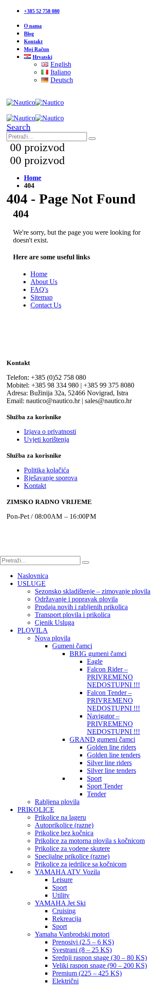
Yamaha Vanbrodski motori (72, 934)
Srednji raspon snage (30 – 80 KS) (99, 957)
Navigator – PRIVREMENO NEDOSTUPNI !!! (113, 723)
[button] (18, 127)
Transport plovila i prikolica (72, 614)
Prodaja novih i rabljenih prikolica (81, 607)
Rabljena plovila (57, 801)
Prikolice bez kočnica (64, 833)
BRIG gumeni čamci (98, 653)
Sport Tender (105, 786)
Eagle (95, 661)
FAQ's (39, 289)
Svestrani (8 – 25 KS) (82, 949)
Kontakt (33, 42)
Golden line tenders (113, 755)
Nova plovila (52, 638)
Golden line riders (111, 747)
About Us (43, 281)
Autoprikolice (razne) (64, 825)
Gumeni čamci (72, 645)
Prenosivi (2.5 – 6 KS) (83, 942)
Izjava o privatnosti (50, 431)
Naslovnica (32, 575)
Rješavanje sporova (50, 477)
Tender (96, 794)
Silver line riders (109, 762)
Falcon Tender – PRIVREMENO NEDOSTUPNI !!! (113, 700)
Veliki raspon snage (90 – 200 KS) (99, 965)
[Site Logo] (35, 102)
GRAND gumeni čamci (102, 739)
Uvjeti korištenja (46, 439)
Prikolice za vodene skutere (72, 848)
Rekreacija (66, 918)
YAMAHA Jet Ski (60, 903)
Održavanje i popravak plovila (76, 599)
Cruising (64, 910)
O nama (33, 26)
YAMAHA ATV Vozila (67, 872)
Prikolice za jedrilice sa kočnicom (80, 864)
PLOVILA (32, 630)
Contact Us (45, 305)
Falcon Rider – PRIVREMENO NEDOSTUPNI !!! (113, 677)
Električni (65, 981)
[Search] (92, 138)
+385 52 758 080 (42, 11)
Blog (29, 34)
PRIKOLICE (35, 809)
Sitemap (41, 297)
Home (38, 274)
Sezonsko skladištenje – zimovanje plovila (92, 591)
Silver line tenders (111, 770)
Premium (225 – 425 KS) (87, 973)
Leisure (62, 879)
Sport (94, 778)
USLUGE (31, 583)
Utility (61, 895)
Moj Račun (36, 49)
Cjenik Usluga (54, 622)
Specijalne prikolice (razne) (72, 856)
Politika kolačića (46, 470)
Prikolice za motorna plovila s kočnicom (90, 840)
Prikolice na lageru (60, 817)
